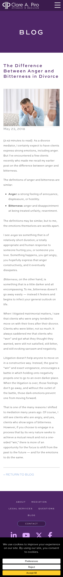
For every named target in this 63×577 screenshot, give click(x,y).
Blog (31, 515)
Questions (46, 508)
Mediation (39, 502)
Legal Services (21, 508)
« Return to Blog (18, 474)
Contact (31, 523)
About (21, 502)
